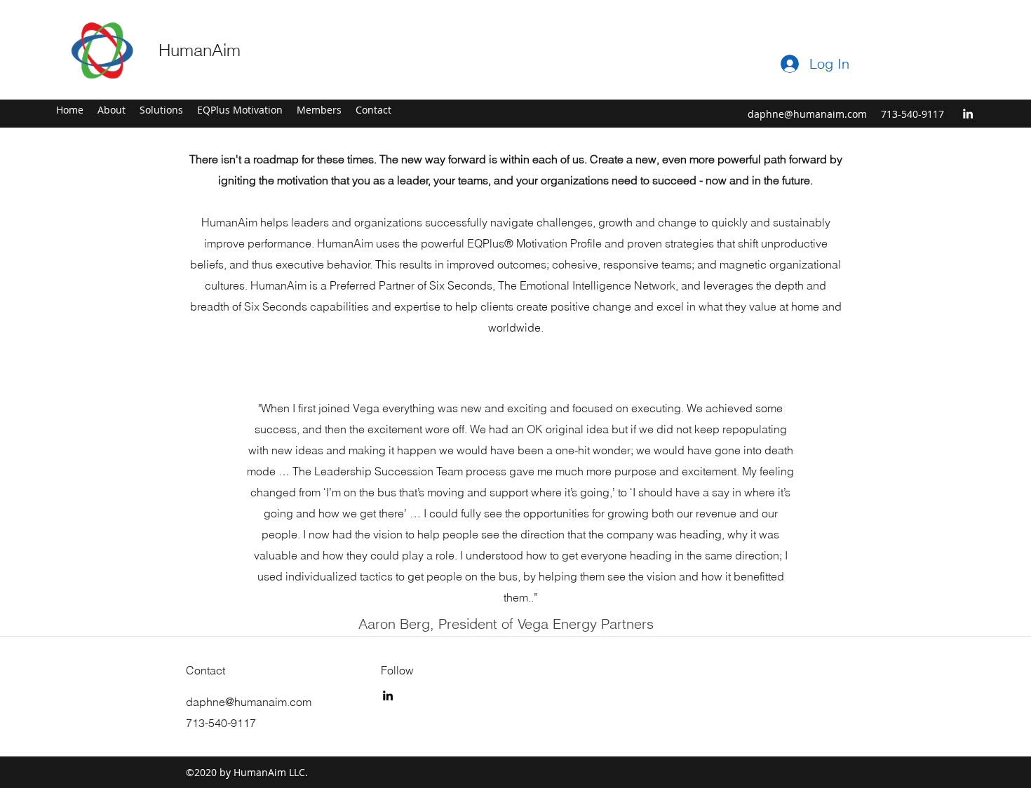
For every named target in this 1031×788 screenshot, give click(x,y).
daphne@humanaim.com (807, 114)
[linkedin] (968, 114)
